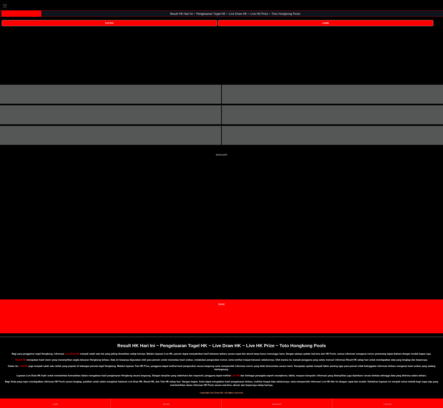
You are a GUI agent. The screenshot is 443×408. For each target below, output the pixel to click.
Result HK (20, 360)
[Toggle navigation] (5, 5)
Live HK (235, 375)
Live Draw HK (72, 354)
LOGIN (325, 23)
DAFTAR (109, 23)
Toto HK (23, 366)
